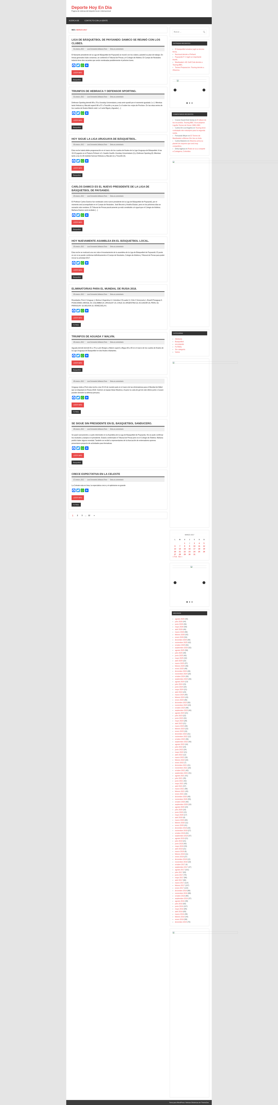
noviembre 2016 (181, 893)
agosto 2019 (180, 838)
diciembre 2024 (181, 671)
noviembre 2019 (181, 830)
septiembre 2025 (181, 648)
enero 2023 (179, 731)
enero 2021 (179, 794)
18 (199, 549)
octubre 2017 (180, 864)
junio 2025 (179, 655)
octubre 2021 (180, 770)
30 (189, 554)
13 (175, 549)
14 (180, 549)
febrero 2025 (180, 666)
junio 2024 (179, 687)
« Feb (175, 557)
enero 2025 (179, 669)
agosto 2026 (180, 619)
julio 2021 (179, 778)
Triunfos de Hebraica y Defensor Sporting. (104, 91)
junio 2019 (179, 844)
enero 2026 (179, 637)
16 (189, 549)
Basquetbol (77, 80)
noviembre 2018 (181, 862)
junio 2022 (179, 749)
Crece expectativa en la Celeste (96, 473)
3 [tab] (192, 103)
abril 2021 (179, 786)
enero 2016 (179, 919)
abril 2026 (179, 629)
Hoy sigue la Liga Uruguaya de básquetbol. (104, 138)
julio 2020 (179, 810)
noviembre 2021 (181, 768)
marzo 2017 (179, 883)
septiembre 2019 (181, 836)
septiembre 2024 (181, 679)
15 (185, 549)
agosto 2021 (180, 776)
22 (185, 552)
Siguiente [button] (204, 90)
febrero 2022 (180, 760)
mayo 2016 (179, 909)
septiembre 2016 (181, 898)
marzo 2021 (179, 789)
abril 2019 (179, 849)
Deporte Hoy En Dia (91, 7)
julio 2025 (179, 653)
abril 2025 (179, 661)
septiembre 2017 (181, 867)
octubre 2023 (180, 708)
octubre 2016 (180, 896)
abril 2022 (179, 755)
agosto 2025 (180, 650)
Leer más (77, 73)
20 (175, 552)
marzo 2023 (179, 726)
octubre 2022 (180, 739)
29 (185, 554)
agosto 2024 (180, 682)
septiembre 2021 (181, 773)
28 (180, 554)
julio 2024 (179, 684)
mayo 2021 (179, 783)
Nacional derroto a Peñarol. (185, 54)
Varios (177, 352)
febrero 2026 (180, 635)
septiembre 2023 (181, 710)
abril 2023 (179, 723)
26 (204, 552)
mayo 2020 (179, 815)
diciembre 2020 (181, 797)
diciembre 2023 (181, 702)
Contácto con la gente (96, 21)
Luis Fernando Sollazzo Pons (97, 49)
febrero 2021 (180, 791)
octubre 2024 (180, 676)
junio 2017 (179, 875)
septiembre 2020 (181, 804)
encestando (179, 344)
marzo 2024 (179, 695)
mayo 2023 (179, 721)
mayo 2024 (179, 689)
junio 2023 (179, 718)
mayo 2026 (179, 627)
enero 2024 (179, 700)
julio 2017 (179, 872)
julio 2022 (179, 747)
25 (199, 552)
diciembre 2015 (181, 922)
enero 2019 (179, 857)
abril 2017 (179, 880)
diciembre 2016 (181, 891)
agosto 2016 (180, 901)
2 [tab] (189, 103)
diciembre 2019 (181, 828)
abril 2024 (179, 692)
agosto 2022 (180, 744)
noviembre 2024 (181, 674)
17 (194, 549)
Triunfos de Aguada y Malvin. (93, 336)
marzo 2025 (179, 663)
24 (194, 552)
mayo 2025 (179, 658)
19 (204, 549)
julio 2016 (179, 904)
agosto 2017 (180, 870)
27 (175, 554)
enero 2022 (179, 763)
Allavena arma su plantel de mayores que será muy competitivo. (188, 143)
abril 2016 (179, 911)
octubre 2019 (180, 833)
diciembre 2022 (181, 734)
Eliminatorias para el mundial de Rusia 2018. (104, 288)
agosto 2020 (180, 807)
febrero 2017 (180, 885)
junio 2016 (179, 906)
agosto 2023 (180, 713)
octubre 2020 (180, 802)
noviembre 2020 (181, 799)
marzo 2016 (179, 914)
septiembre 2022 (181, 742)
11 (199, 546)
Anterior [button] (175, 90)
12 (89, 515)
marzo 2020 (179, 820)
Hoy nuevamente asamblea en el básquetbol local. (110, 240)
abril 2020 (179, 817)
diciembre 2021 (181, 765)
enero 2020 (179, 825)
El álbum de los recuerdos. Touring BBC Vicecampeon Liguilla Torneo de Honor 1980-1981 (189, 122)
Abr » (180, 557)
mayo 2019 (179, 846)
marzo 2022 (179, 757)
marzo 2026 (179, 632)
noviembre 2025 (181, 642)
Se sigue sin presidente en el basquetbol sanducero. (112, 423)
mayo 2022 (179, 752)
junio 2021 (179, 781)
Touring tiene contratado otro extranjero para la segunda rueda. (189, 130)
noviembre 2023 (181, 705)
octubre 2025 (180, 645)
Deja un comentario (116, 49)
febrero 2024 (180, 697)
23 (189, 552)
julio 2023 (179, 716)
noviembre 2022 (181, 736)
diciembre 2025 (181, 640)
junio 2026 (179, 624)
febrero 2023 (180, 729)
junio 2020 (179, 812)
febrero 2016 (180, 917)
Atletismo (178, 339)
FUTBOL (76, 325)
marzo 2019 (179, 851)
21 (180, 552)
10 (194, 546)
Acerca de (74, 21)
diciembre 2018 (181, 859)
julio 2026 (179, 621)
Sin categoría (180, 349)
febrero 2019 (180, 854)
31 (194, 554)
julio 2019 (179, 841)
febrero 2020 (180, 823)
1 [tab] (187, 103)
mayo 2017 (179, 877)
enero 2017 (179, 888)
